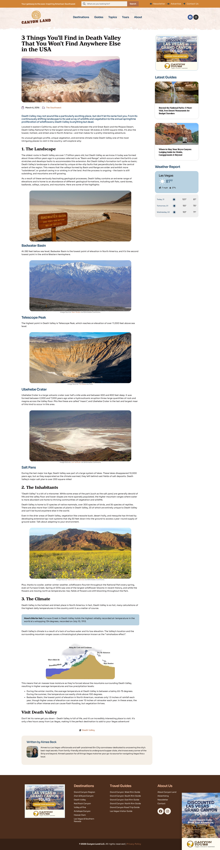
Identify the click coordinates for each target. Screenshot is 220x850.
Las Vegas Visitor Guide (121, 811)
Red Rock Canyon (82, 803)
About (138, 17)
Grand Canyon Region (84, 792)
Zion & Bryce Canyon (84, 796)
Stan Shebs (76, 312)
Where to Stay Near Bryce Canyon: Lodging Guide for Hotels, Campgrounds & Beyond (175, 152)
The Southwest (53, 107)
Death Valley (88, 730)
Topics (112, 17)
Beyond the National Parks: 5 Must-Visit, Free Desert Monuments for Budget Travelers (175, 110)
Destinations (81, 17)
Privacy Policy (134, 844)
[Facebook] (190, 17)
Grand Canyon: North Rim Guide (125, 803)
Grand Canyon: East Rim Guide (124, 799)
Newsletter (162, 799)
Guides (98, 17)
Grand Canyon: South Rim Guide (125, 796)
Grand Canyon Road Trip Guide (125, 807)
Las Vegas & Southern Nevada (84, 820)
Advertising (163, 796)
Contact (161, 803)
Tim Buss (82, 384)
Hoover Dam (80, 815)
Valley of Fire (80, 807)
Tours (125, 17)
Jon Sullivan (76, 462)
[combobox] (104, 3)
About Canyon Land (166, 792)
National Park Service (76, 580)
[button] (216, 796)
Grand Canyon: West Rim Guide (125, 792)
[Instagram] (195, 17)
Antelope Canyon (82, 811)
